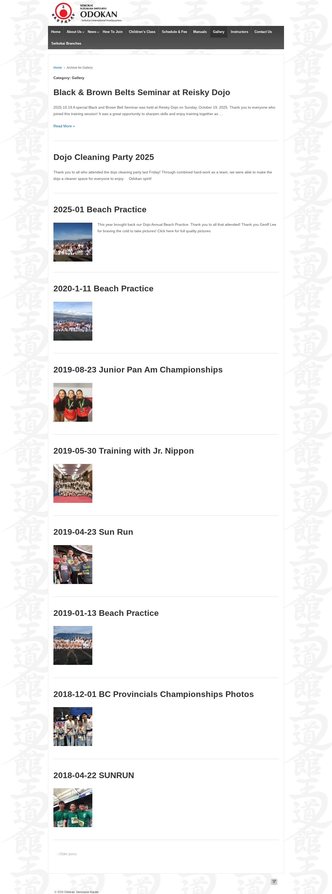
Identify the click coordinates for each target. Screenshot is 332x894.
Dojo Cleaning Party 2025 (103, 157)
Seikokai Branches (66, 43)
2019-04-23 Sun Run (93, 532)
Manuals (200, 32)
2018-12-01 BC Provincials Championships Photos (153, 694)
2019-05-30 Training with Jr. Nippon (123, 450)
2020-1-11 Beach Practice (103, 288)
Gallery (218, 32)
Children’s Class (142, 32)
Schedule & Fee (174, 32)
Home (55, 32)
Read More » (64, 126)
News (92, 32)
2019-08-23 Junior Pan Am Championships (138, 369)
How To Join (113, 32)
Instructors (239, 32)
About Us (74, 32)
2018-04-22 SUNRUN (93, 775)
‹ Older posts (67, 854)
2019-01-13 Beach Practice (106, 613)
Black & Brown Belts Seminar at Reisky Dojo (141, 92)
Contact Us (263, 32)
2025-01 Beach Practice (100, 209)
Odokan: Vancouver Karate (81, 891)
